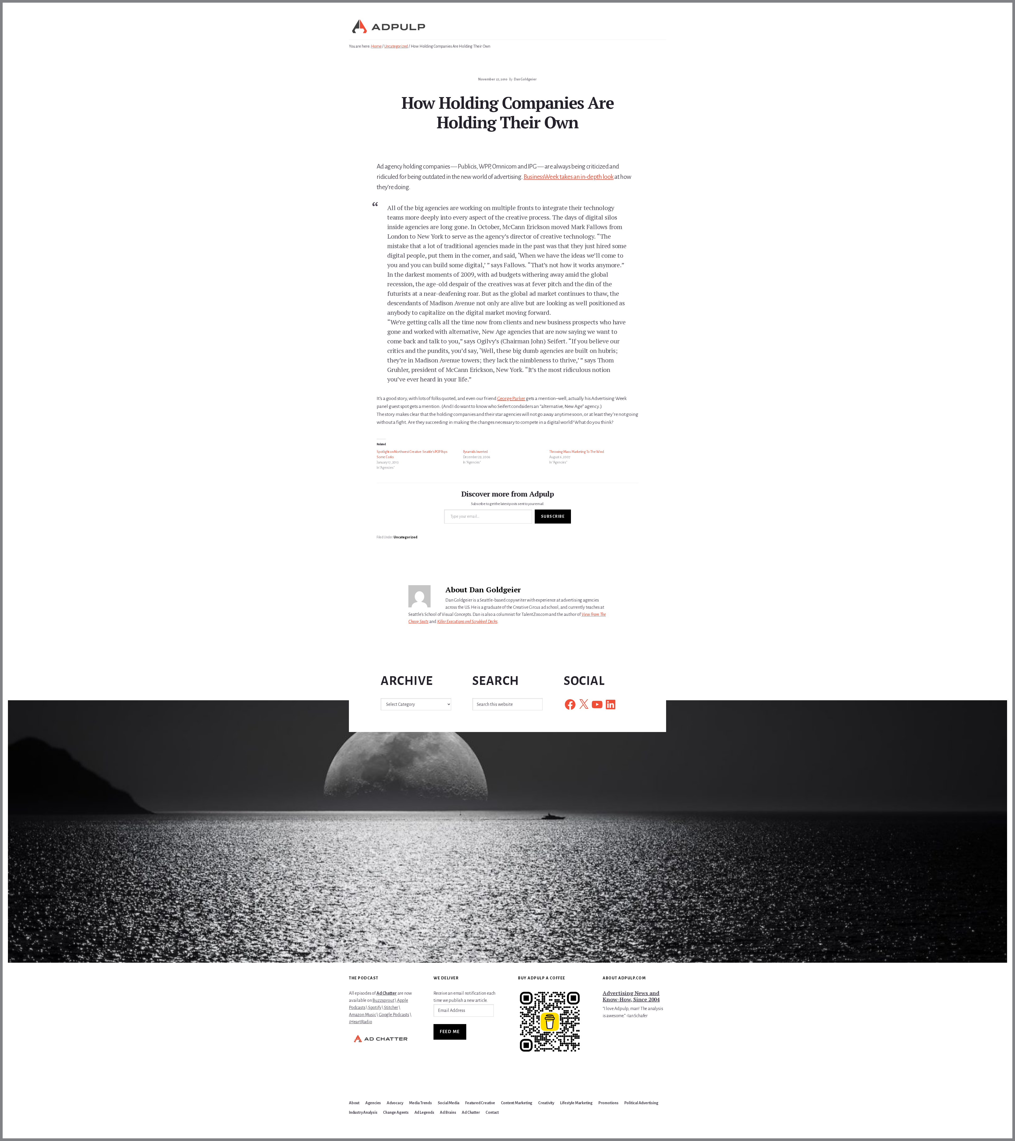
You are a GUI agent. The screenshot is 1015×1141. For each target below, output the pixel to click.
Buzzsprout (383, 1000)
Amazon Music (362, 1014)
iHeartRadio (360, 1022)
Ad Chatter (386, 993)
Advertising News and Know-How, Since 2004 (631, 996)
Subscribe (553, 516)
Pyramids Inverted (475, 452)
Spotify (374, 1007)
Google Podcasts (394, 1014)
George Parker (511, 398)
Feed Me (450, 1031)
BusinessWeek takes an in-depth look (569, 176)
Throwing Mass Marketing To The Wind (576, 452)
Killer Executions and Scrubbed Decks (467, 621)
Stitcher (391, 1007)
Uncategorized (405, 537)
